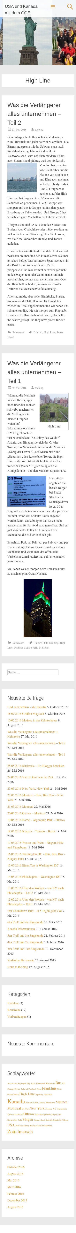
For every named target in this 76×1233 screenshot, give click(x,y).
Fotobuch (32, 1089)
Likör (35, 1102)
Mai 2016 (13, 1180)
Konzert (29, 1102)
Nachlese (13, 1003)
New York (37, 1108)
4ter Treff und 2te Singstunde (25, 942)
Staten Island (39, 1120)
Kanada (16, 1101)
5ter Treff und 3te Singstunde (25, 935)
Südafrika (57, 1120)
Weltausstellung (22, 1125)
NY (54, 1108)
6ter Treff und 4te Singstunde (25, 922)
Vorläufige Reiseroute (20, 960)
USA (11, 1124)
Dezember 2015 (17, 1200)
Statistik (49, 1120)
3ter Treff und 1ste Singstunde (25, 949)
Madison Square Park (26, 647)
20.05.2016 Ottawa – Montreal (26, 813)
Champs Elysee (13, 1089)
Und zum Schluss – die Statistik (26, 707)
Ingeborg (39, 1094)
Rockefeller (12, 1120)
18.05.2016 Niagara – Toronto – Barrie (31, 831)
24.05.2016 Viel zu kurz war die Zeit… (31, 777)
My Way (25, 1108)
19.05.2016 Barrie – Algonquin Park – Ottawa (36, 820)
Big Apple (31, 1083)
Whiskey (33, 1125)
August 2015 (15, 1207)
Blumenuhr (40, 1083)
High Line (49, 332)
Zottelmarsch (20, 1131)
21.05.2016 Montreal (20, 806)
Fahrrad (38, 332)
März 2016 (14, 1187)
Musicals (44, 647)
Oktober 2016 (16, 1167)
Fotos (39, 1089)
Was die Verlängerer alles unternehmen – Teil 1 (34, 372)
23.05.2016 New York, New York (28, 788)
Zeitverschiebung (44, 1125)
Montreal (14, 1108)
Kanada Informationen (21, 929)
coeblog (39, 129)
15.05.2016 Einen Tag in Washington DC (33, 865)
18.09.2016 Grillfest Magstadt (25, 713)
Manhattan (50, 1102)
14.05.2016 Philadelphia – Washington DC (33, 877)
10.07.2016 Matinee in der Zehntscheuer (32, 720)
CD (63, 1083)
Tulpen (65, 1120)
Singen (28, 1119)
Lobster (42, 1102)
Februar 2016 (15, 1193)
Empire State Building (46, 643)
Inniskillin (48, 1094)
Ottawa (28, 1113)
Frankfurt (49, 1088)
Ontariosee (18, 1114)
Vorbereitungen (17, 1016)
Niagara (48, 1108)
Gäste (59, 1089)
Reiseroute (18, 332)
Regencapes (56, 1114)
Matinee (61, 1101)
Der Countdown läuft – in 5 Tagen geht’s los (34, 911)
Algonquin (22, 1083)
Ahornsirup (12, 1083)
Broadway (50, 1083)
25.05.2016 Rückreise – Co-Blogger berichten (35, 766)
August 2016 (15, 1173)
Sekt (20, 1120)
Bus (58, 1082)
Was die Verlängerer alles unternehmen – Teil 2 (34, 114)
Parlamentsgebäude (42, 1114)
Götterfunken (13, 1094)
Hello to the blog (17, 967)
